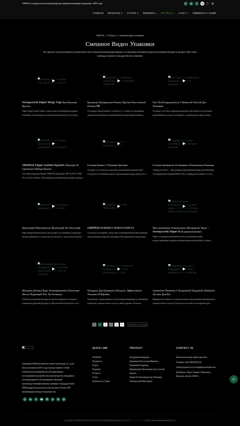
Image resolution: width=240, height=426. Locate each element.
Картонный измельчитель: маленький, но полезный (51, 227)
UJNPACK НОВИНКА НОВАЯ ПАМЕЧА (110, 227)
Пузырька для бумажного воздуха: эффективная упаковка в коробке (114, 292)
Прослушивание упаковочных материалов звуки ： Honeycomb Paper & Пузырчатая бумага (181, 229)
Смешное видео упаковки (131, 36)
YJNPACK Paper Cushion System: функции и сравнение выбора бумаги (50, 167)
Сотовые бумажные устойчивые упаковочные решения (183, 165)
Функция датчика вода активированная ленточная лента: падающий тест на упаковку (50, 292)
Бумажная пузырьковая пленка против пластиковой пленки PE (116, 104)
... (111, 324)
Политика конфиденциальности (160, 420)
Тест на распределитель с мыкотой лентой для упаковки (179, 104)
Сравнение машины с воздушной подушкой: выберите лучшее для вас (184, 292)
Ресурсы (112, 36)
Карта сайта (137, 420)
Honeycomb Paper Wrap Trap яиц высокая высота (49, 104)
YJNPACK (100, 36)
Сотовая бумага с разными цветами (107, 165)
